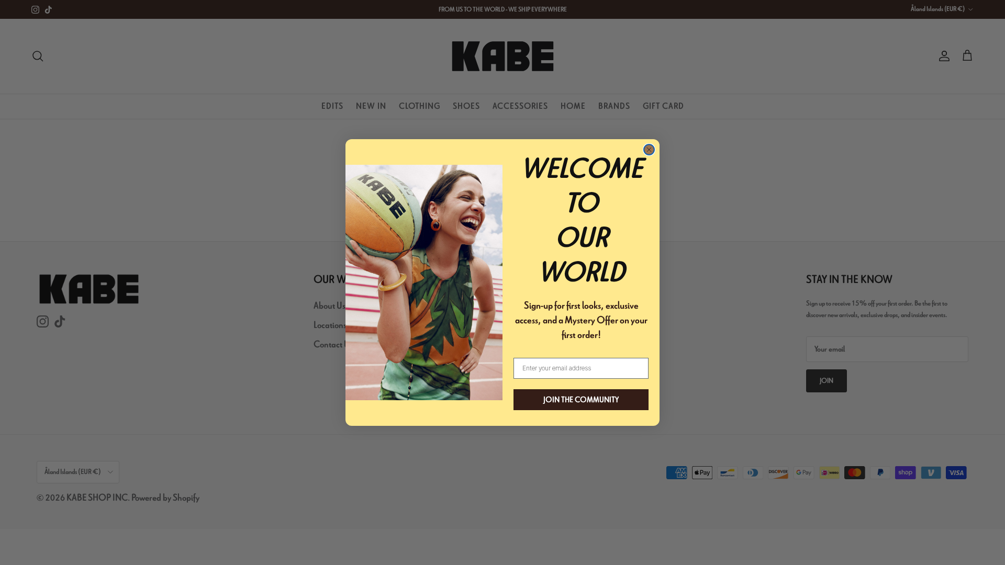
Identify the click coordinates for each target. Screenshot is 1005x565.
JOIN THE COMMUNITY (581, 399)
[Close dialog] (649, 149)
